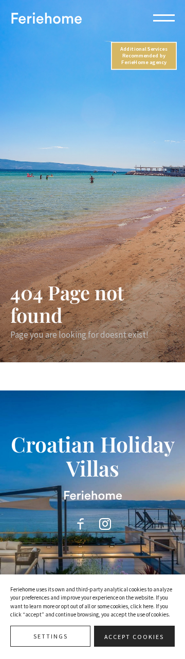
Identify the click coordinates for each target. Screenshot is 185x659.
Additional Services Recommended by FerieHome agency (143, 56)
